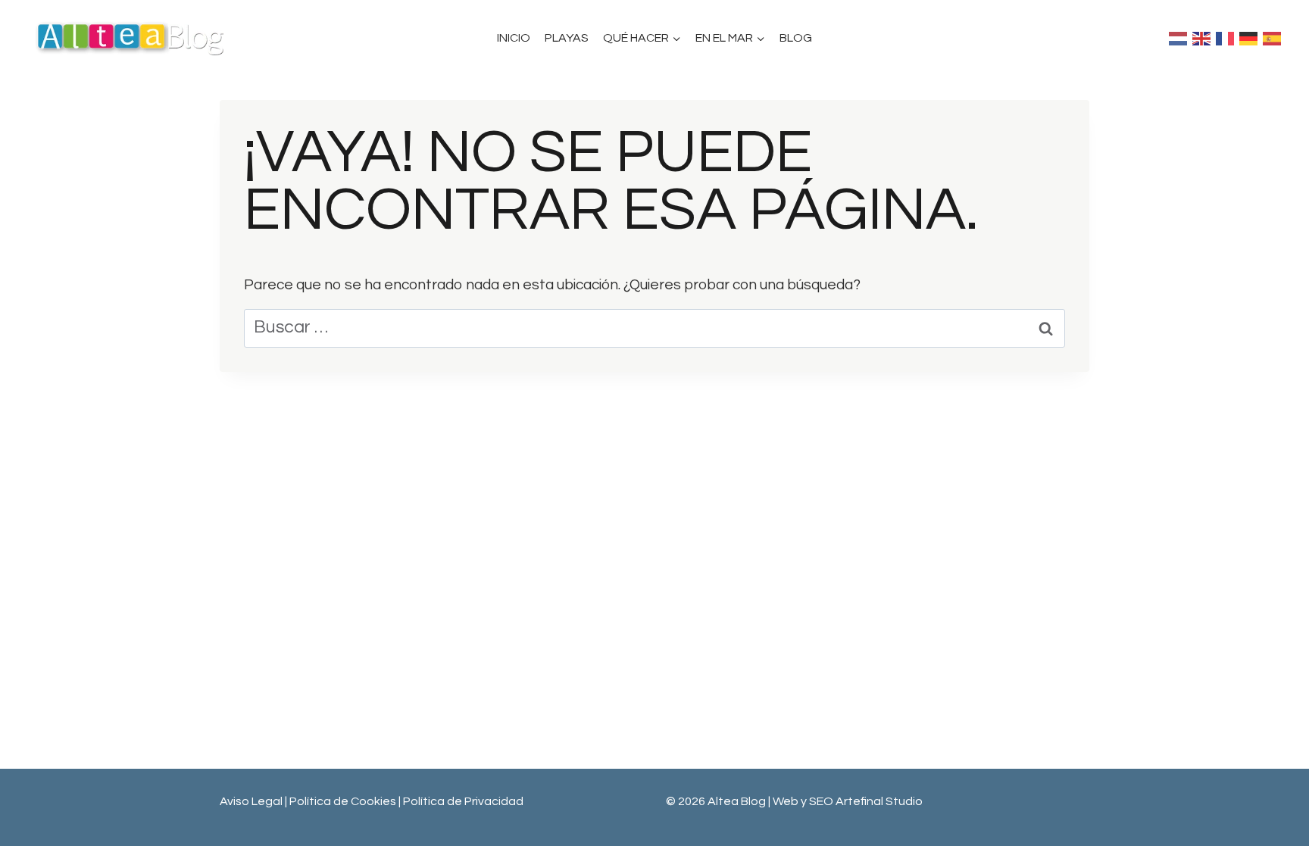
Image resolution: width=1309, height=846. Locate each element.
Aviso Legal (251, 801)
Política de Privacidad (463, 801)
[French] (1227, 37)
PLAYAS (567, 38)
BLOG (795, 38)
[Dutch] (1180, 37)
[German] (1251, 37)
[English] (1204, 37)
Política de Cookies (343, 801)
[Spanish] (1274, 37)
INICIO (513, 38)
